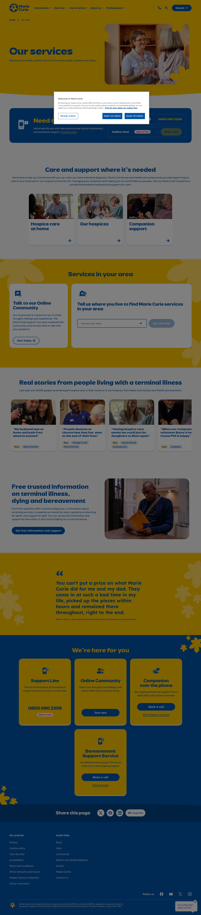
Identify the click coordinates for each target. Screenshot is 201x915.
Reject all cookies (112, 116)
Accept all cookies (134, 116)
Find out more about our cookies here (121, 108)
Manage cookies (68, 116)
